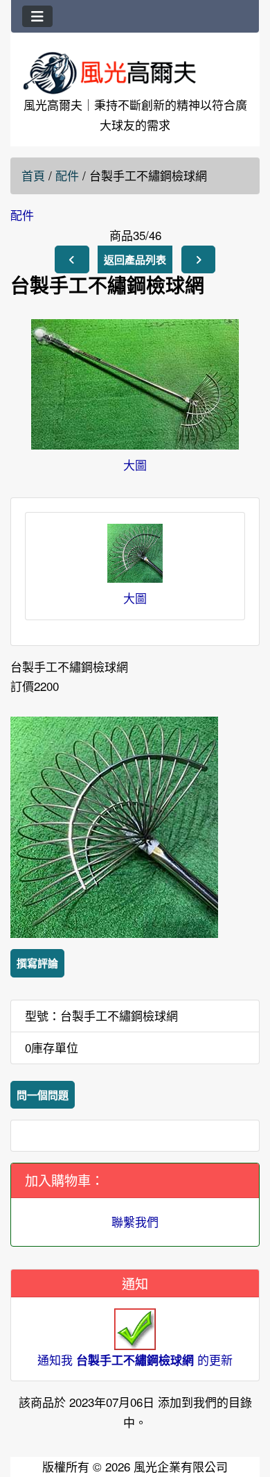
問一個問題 (43, 1094)
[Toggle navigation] (37, 16)
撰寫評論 (37, 963)
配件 (67, 175)
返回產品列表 (135, 259)
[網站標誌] (135, 72)
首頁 (33, 175)
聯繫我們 (135, 1221)
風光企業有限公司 (181, 1466)
